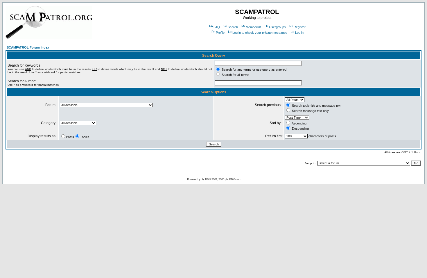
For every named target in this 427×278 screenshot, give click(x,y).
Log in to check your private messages (259, 32)
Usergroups (277, 27)
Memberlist (253, 27)
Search (233, 27)
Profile (220, 32)
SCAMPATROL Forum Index (28, 47)
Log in (299, 32)
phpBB (205, 179)
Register (300, 27)
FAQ (217, 27)
